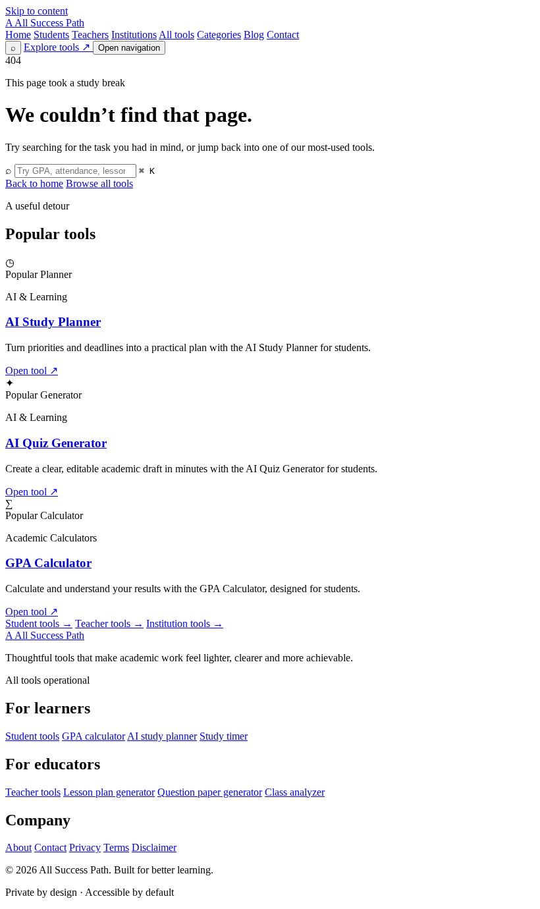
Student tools (38, 623)
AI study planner (162, 736)
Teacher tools (109, 623)
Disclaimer (154, 847)
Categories (219, 34)
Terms (116, 847)
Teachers (90, 34)
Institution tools (184, 623)
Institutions (134, 34)
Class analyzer (295, 792)
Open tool (31, 370)
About (18, 847)
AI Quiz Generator (56, 443)
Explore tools (57, 47)
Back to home (34, 183)
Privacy (85, 847)
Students (51, 34)
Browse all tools (99, 183)
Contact (283, 34)
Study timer (224, 736)
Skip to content (36, 10)
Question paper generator (209, 792)
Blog (254, 34)
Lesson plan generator (109, 792)
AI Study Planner (53, 322)
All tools (176, 34)
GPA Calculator (48, 563)
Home (18, 34)
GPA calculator (93, 736)
